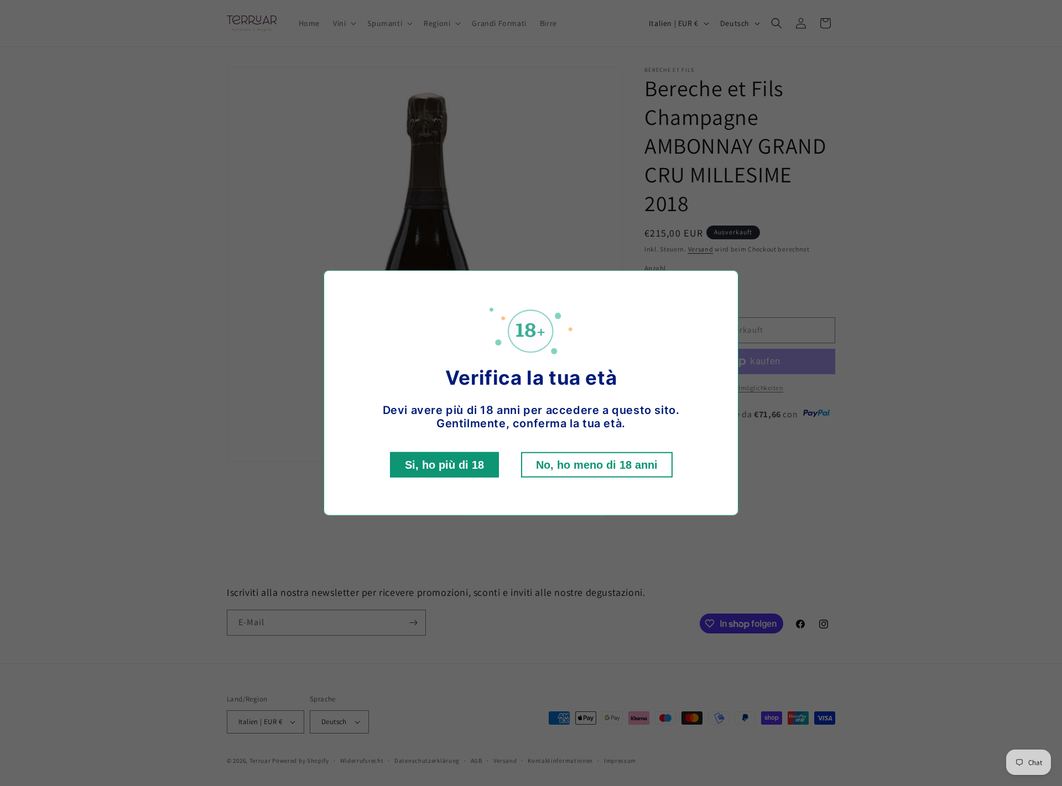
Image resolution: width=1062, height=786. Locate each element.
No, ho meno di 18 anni (597, 465)
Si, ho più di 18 (444, 465)
